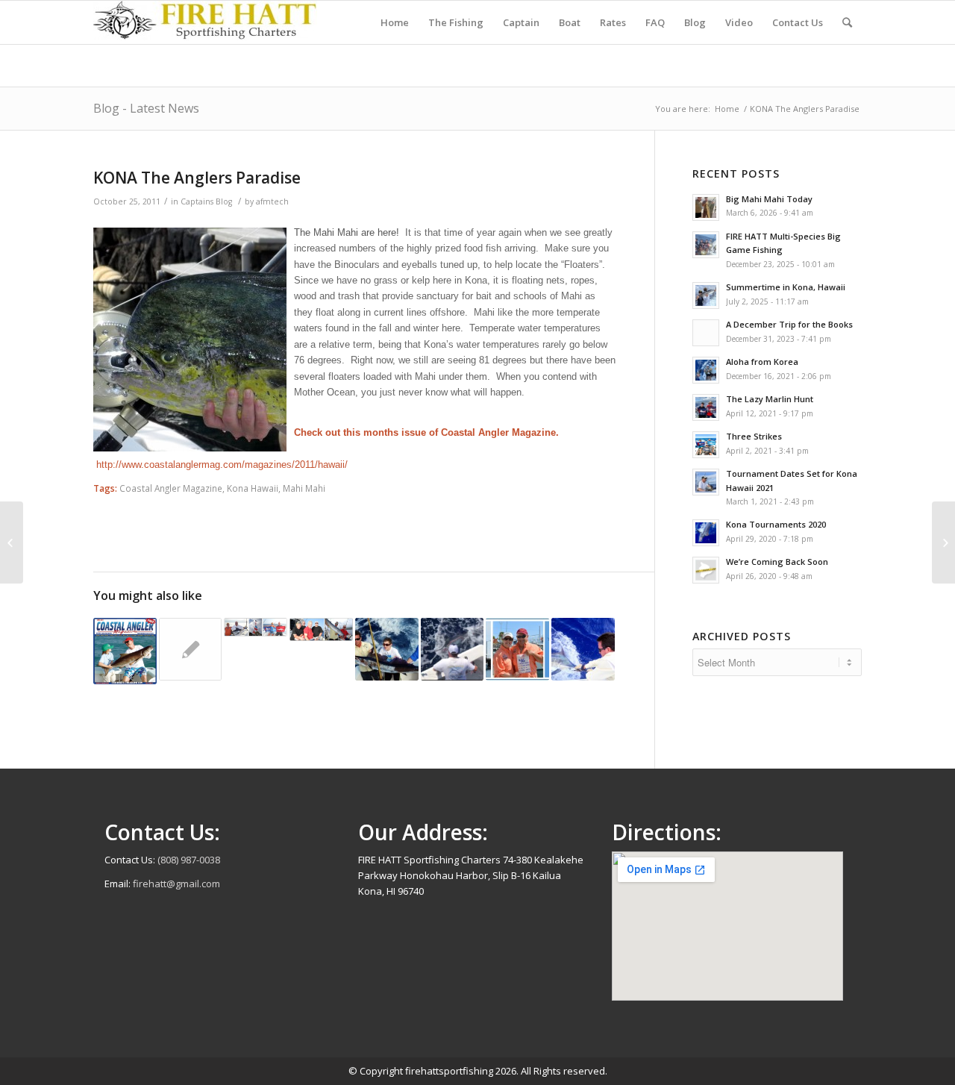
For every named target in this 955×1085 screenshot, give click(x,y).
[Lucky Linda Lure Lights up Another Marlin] (190, 649)
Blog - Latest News (146, 108)
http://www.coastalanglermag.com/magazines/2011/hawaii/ (222, 464)
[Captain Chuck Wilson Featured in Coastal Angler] (125, 651)
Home (727, 108)
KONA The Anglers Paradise (197, 177)
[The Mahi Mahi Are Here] (11, 542)
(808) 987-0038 (188, 859)
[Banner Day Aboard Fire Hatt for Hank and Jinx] (517, 649)
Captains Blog (206, 201)
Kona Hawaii (252, 488)
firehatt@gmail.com (176, 883)
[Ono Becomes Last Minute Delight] (321, 629)
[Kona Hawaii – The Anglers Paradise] (583, 649)
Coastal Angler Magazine (170, 488)
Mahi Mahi (304, 488)
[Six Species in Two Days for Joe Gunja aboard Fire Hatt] (452, 649)
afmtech (272, 201)
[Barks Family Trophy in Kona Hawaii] (387, 649)
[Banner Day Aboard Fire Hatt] (255, 627)
